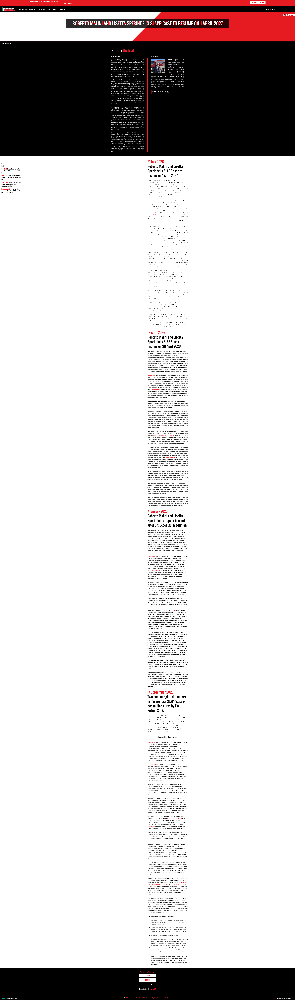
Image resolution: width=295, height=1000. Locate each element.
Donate (267, 9)
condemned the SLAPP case (166, 435)
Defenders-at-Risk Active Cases (282, 998)
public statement (170, 457)
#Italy (143, 998)
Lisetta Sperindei (155, 215)
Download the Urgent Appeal (167, 737)
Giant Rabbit (153, 989)
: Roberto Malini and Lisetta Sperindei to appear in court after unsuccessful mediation (11, 184)
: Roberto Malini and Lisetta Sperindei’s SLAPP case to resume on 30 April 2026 (11, 177)
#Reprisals (154, 998)
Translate (291, 15)
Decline (261, 2)
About (2, 166)
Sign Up (273, 9)
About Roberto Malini (7, 43)
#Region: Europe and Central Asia (134, 998)
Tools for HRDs (41, 9)
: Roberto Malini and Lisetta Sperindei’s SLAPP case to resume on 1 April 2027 (11, 171)
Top (1, 163)
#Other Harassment (168, 998)
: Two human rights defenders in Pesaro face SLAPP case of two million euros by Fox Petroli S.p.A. (11, 191)
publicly (155, 435)
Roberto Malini (151, 201)
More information (68, 3)
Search (62, 9)
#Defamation (160, 998)
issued (173, 610)
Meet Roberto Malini (159, 91)
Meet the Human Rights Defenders (27, 9)
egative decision (177, 818)
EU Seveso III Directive (178, 884)
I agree (254, 2)
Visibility (55, 9)
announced (151, 826)
